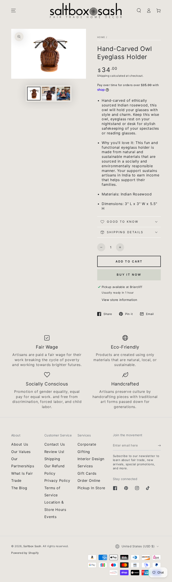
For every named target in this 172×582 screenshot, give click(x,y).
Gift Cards (87, 473)
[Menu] (13, 10)
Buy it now (129, 274)
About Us (19, 444)
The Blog (19, 488)
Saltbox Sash (32, 546)
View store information (119, 300)
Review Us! (54, 451)
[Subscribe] (159, 445)
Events (50, 516)
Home (101, 37)
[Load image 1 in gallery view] (34, 93)
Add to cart (129, 261)
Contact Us (54, 444)
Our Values (21, 451)
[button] (139, 10)
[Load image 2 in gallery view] (48, 93)
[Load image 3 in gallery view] (63, 93)
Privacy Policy (57, 480)
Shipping (103, 75)
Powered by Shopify (25, 552)
